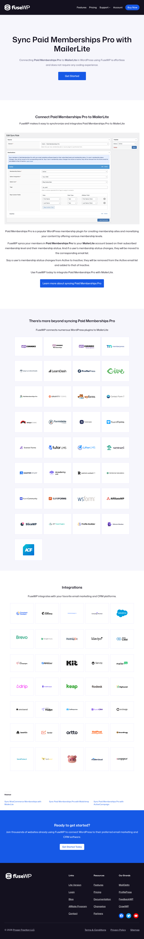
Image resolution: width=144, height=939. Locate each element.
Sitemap (135, 929)
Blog (71, 899)
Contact (73, 913)
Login (72, 892)
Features (98, 884)
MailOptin (124, 884)
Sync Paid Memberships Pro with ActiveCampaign (108, 803)
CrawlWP (124, 906)
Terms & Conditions (95, 929)
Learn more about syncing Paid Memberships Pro (72, 283)
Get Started (72, 76)
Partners (98, 913)
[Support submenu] (109, 7)
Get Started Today (72, 846)
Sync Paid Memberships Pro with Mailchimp (69, 801)
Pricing (97, 892)
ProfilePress (125, 892)
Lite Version (75, 884)
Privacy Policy (118, 929)
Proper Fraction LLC (23, 929)
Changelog (100, 906)
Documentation (102, 899)
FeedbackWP (126, 899)
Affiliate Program (78, 906)
